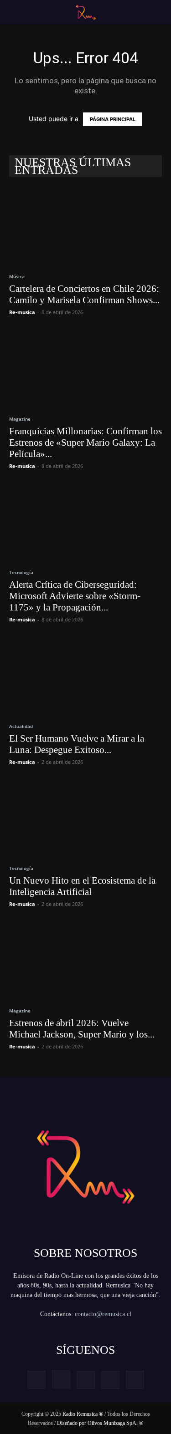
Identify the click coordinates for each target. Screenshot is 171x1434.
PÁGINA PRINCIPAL (112, 119)
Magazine (20, 419)
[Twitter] (110, 1380)
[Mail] (86, 1380)
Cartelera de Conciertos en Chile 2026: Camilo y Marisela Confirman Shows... (84, 294)
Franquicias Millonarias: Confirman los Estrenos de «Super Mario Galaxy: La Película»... (85, 442)
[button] (14, 12)
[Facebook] (36, 1380)
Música (17, 276)
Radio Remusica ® (82, 1414)
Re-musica (22, 312)
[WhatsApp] (135, 1380)
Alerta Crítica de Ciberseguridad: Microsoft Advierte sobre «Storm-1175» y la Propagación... (74, 596)
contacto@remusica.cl (103, 1314)
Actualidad (21, 726)
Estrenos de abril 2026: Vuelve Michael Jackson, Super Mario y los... (82, 1028)
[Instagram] (61, 1379)
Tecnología (21, 572)
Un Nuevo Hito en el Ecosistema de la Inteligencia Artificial (82, 886)
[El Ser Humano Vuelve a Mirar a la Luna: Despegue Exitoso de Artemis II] (85, 675)
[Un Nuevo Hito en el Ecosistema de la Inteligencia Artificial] (85, 817)
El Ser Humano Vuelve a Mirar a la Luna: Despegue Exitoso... (76, 744)
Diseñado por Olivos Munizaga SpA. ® (100, 1423)
